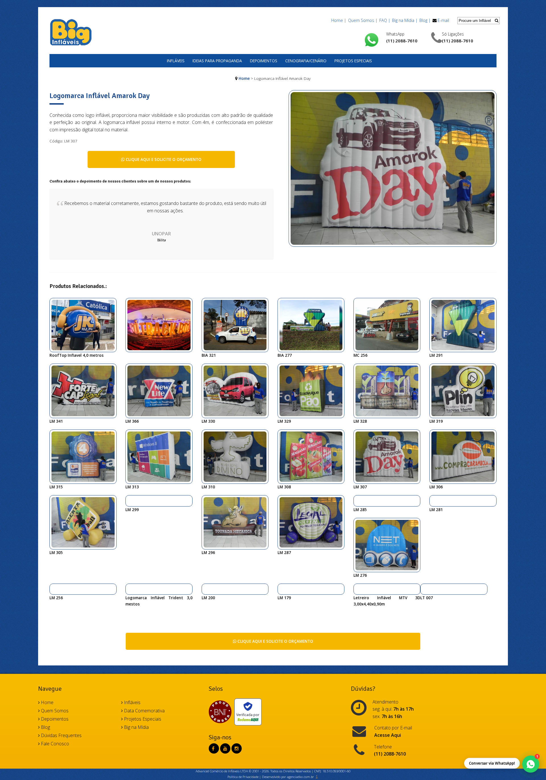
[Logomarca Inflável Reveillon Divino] (237, 456)
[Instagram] (237, 748)
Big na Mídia (136, 727)
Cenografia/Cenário (305, 60)
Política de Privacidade (243, 777)
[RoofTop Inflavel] (85, 324)
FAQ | (384, 20)
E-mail (443, 20)
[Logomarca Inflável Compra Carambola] (465, 456)
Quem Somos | (362, 20)
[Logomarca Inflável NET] (389, 544)
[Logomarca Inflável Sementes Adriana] (389, 390)
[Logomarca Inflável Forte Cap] (85, 390)
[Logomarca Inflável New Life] (161, 390)
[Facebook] (213, 748)
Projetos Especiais (353, 60)
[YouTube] (225, 748)
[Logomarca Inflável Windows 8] (161, 456)
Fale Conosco (54, 743)
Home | (338, 20)
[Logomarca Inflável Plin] (465, 390)
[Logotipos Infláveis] (129, 589)
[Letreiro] (357, 589)
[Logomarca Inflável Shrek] (129, 500)
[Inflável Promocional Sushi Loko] (389, 324)
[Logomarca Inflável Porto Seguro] (206, 589)
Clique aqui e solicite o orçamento (163, 159)
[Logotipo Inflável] (465, 324)
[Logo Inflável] (282, 589)
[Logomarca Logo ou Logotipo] (85, 456)
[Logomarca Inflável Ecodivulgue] (313, 390)
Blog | (425, 20)
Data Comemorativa (144, 711)
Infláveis (176, 60)
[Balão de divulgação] (237, 324)
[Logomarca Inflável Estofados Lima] (357, 500)
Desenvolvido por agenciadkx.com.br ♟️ (290, 777)
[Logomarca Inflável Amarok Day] (393, 171)
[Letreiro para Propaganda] (161, 324)
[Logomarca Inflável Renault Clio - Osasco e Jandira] (237, 390)
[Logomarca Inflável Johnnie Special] (433, 500)
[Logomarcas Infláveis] (53, 589)
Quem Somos (54, 711)
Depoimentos (263, 60)
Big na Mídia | (404, 20)
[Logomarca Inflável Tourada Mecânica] (237, 522)
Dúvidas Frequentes (61, 735)
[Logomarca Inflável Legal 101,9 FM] (313, 522)
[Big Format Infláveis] (70, 32)
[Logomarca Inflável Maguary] (313, 456)
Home (244, 78)
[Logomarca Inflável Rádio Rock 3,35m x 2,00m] (424, 589)
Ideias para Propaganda (217, 60)
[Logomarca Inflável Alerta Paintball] (85, 522)
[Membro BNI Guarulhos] (221, 711)
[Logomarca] (313, 324)
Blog (45, 727)
